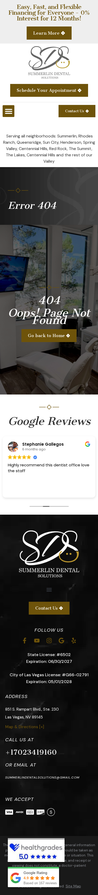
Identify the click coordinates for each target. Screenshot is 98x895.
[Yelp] (74, 640)
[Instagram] (49, 640)
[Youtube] (37, 640)
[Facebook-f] (24, 640)
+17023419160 (31, 752)
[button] (8, 111)
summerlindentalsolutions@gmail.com (42, 777)
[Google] (61, 640)
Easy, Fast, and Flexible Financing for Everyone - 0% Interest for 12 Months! (49, 12)
